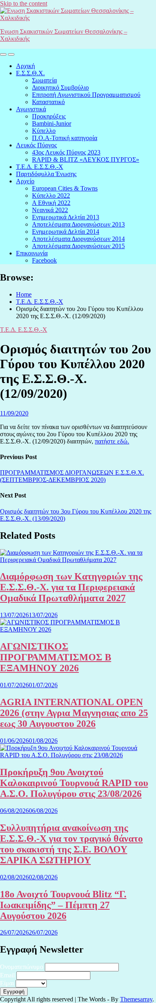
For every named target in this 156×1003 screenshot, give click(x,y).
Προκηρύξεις (49, 116)
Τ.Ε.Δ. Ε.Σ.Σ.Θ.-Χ (39, 166)
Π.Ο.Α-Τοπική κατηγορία (64, 137)
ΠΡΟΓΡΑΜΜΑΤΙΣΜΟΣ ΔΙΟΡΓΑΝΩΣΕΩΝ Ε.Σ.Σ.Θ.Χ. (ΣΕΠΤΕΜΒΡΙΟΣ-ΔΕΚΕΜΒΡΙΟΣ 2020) (72, 476)
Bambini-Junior (51, 123)
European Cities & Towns (65, 188)
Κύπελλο (44, 130)
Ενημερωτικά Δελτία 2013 (65, 217)
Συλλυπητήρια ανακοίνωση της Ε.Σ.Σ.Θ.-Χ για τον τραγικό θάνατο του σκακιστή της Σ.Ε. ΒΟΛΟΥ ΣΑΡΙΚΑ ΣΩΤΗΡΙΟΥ (71, 843)
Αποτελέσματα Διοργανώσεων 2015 (78, 246)
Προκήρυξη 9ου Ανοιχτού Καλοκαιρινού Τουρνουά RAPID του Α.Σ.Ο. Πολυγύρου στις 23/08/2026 (74, 783)
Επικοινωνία (32, 253)
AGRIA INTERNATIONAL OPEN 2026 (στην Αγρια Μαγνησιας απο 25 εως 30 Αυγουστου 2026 (74, 713)
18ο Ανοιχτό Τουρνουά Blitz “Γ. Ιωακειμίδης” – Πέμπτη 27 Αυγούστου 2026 (63, 905)
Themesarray (136, 999)
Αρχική (25, 65)
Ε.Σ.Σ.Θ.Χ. (30, 73)
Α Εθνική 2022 (51, 202)
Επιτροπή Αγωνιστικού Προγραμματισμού (86, 94)
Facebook (44, 260)
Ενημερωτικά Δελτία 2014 (65, 231)
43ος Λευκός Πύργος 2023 (66, 152)
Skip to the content (23, 3)
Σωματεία (44, 80)
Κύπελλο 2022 (51, 195)
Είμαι (7, 983)
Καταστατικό (48, 101)
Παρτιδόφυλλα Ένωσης (46, 174)
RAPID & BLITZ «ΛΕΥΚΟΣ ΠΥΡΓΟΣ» (85, 159)
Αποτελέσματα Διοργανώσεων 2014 (78, 238)
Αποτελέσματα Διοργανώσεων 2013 (78, 224)
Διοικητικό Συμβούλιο (60, 87)
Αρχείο (25, 181)
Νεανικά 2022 (50, 210)
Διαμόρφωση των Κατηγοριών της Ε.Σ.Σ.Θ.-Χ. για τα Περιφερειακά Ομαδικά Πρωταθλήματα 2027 (71, 587)
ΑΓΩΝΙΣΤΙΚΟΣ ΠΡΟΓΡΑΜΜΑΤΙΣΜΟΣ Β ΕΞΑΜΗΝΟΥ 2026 (55, 657)
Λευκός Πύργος (36, 145)
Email (7, 975)
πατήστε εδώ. (112, 441)
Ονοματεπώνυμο (21, 966)
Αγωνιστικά (31, 109)
